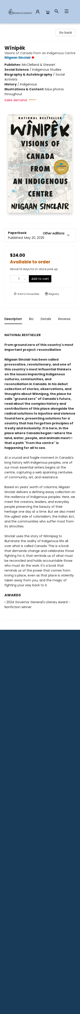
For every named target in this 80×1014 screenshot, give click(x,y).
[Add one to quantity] (25, 278)
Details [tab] (46, 319)
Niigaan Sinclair (17, 57)
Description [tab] (13, 319)
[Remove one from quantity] (13, 278)
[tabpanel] (40, 474)
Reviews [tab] (64, 319)
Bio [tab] (31, 319)
